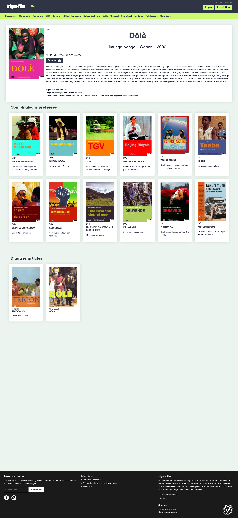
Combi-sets (24, 16)
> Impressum (86, 487)
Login (208, 7)
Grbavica (167, 227)
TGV (88, 161)
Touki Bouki (168, 160)
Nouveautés (10, 16)
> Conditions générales (91, 480)
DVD (48, 16)
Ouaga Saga (57, 161)
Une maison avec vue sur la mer (99, 229)
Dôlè (52, 311)
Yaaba (201, 161)
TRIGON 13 (18, 311)
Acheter (52, 60)
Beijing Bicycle (133, 161)
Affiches (139, 16)
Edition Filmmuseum (71, 16)
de (216, 2)
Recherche (38, 16)
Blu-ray (56, 16)
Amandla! (55, 227)
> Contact (162, 498)
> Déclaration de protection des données (99, 483)
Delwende (129, 227)
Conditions (165, 16)
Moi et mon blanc (24, 161)
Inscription (223, 7)
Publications (152, 16)
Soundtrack (126, 16)
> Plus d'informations (167, 494)
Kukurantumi (206, 226)
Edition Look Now (92, 16)
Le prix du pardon (24, 227)
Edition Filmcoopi (111, 16)
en (221, 2)
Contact (228, 2)
